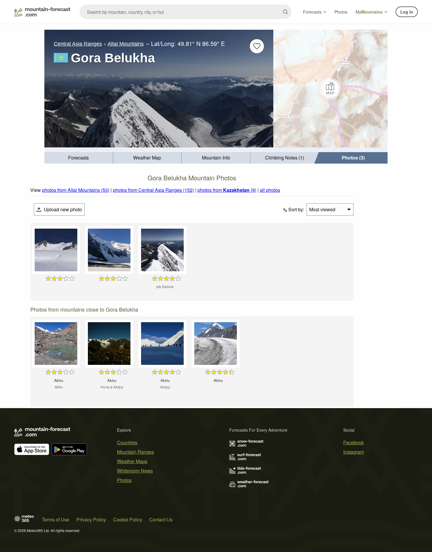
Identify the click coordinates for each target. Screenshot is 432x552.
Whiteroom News (135, 470)
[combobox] (185, 12)
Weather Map (147, 157)
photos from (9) (226, 190)
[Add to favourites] (257, 46)
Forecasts (312, 12)
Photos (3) (353, 157)
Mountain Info (216, 157)
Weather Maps (132, 461)
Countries (127, 442)
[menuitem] (78, 158)
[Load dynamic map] (330, 88)
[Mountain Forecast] (42, 11)
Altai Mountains (126, 44)
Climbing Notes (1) (284, 157)
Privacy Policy (91, 519)
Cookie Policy (127, 519)
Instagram (353, 451)
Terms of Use (55, 519)
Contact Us (161, 519)
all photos (270, 190)
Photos (340, 12)
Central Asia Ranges (78, 44)
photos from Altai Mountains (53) (75, 190)
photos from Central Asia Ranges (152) (153, 190)
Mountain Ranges (135, 451)
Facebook (353, 442)
